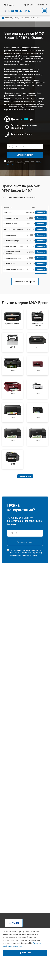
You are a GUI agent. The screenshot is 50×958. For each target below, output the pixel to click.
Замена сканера (10, 224)
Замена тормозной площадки (11, 252)
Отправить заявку (25, 155)
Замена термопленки (12, 258)
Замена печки (9, 264)
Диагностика (8, 212)
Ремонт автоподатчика (13, 246)
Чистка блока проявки (13, 229)
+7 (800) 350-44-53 (19, 10)
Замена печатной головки (14, 269)
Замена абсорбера (11, 241)
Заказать (41, 212)
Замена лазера (9, 235)
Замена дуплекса (10, 218)
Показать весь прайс (25, 282)
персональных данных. (26, 555)
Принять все (25, 953)
